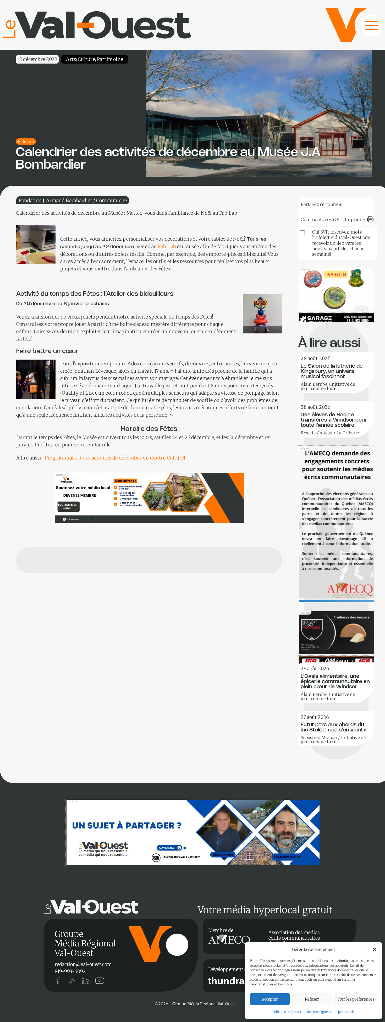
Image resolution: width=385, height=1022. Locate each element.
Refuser (312, 999)
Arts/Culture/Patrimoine (94, 59)
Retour (28, 141)
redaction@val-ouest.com (83, 964)
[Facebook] (362, 203)
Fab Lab (167, 246)
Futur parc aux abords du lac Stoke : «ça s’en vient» (334, 727)
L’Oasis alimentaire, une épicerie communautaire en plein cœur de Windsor (335, 681)
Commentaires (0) (320, 220)
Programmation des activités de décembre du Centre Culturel (115, 458)
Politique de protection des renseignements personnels (313, 1012)
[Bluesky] (314, 203)
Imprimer (355, 220)
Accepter (269, 999)
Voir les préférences (355, 999)
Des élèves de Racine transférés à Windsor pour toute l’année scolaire (334, 420)
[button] (374, 949)
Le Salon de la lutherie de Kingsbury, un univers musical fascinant (332, 371)
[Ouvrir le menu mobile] (366, 28)
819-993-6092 (70, 971)
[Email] (346, 203)
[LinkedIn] (330, 203)
